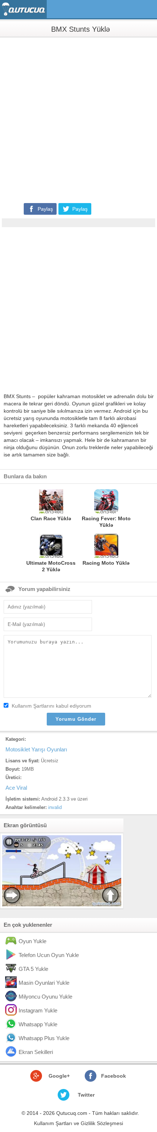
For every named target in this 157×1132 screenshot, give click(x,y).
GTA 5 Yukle (33, 969)
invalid (55, 807)
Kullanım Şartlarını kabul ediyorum (51, 706)
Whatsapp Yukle (38, 1024)
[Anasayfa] (24, 9)
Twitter (86, 1095)
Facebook (113, 1076)
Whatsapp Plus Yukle (44, 1038)
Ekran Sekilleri (36, 1052)
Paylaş (45, 209)
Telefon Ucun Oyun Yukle (49, 955)
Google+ (59, 1076)
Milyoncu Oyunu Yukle (45, 996)
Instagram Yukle (38, 1010)
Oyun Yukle (32, 941)
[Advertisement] (78, 119)
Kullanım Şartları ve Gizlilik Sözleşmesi (78, 1123)
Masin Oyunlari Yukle (44, 983)
